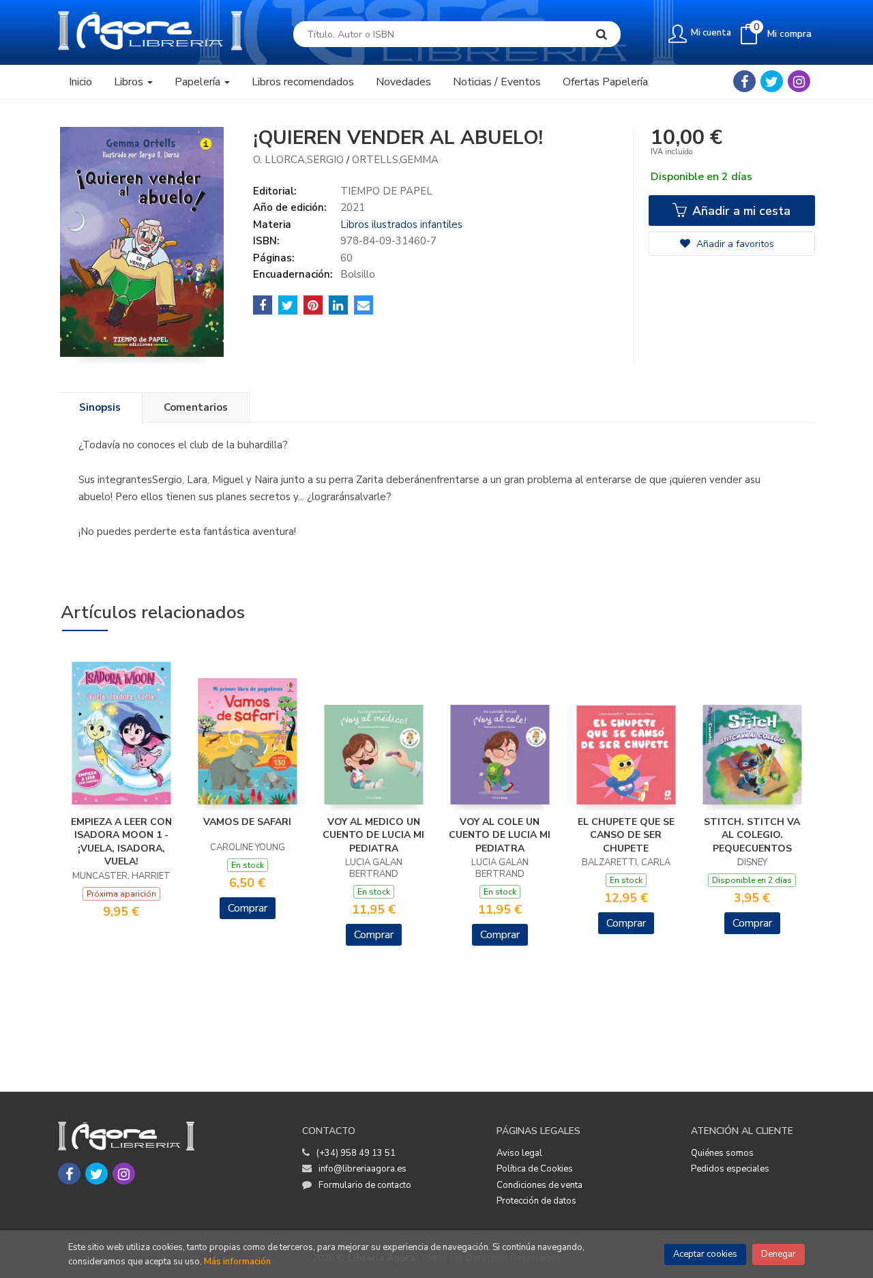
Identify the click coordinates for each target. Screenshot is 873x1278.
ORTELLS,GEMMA (395, 159)
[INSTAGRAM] (799, 81)
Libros (130, 81)
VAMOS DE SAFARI (247, 821)
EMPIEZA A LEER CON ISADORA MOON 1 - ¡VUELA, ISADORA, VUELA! (121, 842)
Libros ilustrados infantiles (401, 224)
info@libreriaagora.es (362, 1169)
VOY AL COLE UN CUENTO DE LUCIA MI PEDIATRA (499, 835)
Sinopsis (100, 407)
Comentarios (196, 407)
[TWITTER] (771, 81)
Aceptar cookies (705, 1254)
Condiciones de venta (539, 1185)
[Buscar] (601, 34)
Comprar (247, 908)
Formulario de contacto (365, 1185)
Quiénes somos (722, 1153)
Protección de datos (536, 1201)
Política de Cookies (535, 1169)
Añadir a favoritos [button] (734, 243)
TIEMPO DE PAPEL (386, 191)
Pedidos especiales (730, 1169)
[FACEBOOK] (744, 81)
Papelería (199, 81)
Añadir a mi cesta (739, 211)
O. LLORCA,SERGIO (298, 159)
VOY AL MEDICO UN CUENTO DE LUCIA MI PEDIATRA (373, 835)
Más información (237, 1261)
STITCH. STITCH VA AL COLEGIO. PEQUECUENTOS (752, 835)
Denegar (778, 1254)
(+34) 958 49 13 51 (356, 1153)
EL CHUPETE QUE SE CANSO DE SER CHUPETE (626, 835)
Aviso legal (519, 1153)
